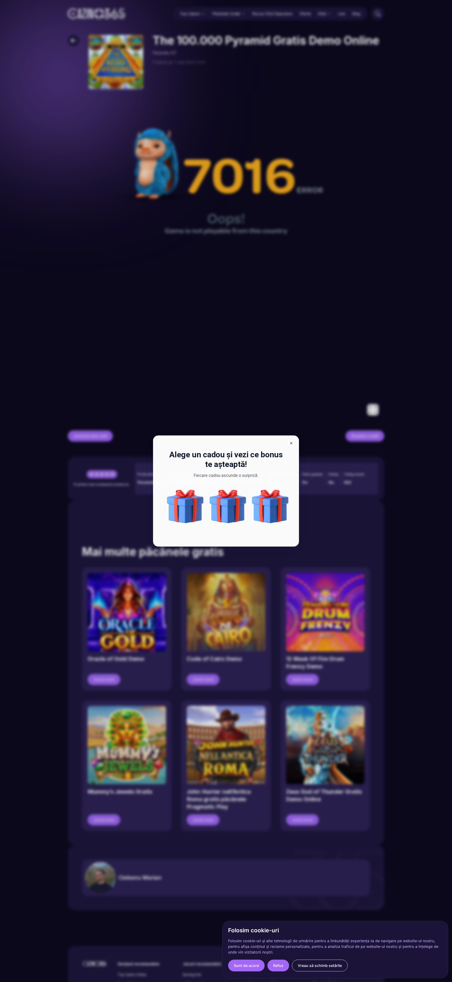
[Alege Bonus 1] (228, 506)
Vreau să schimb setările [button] (320, 965)
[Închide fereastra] (291, 443)
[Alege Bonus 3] (270, 506)
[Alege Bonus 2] (185, 506)
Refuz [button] (278, 965)
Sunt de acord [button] (246, 965)
